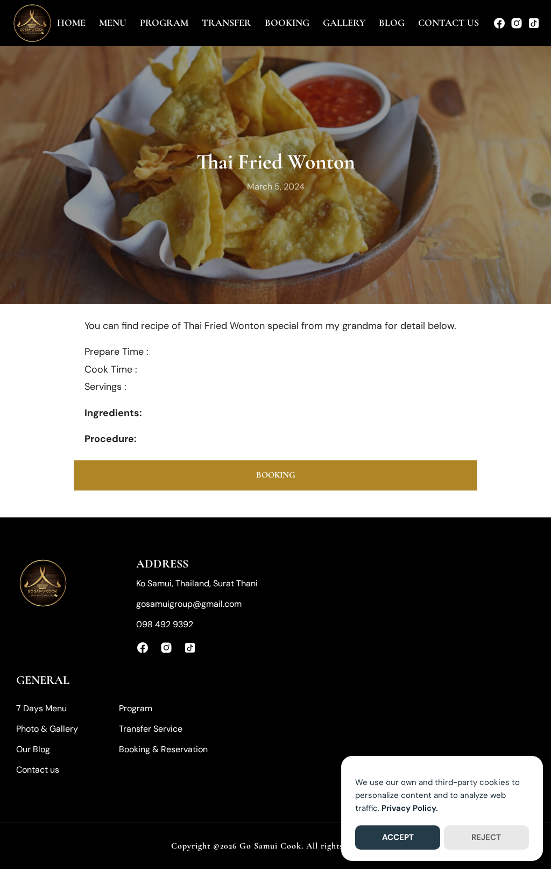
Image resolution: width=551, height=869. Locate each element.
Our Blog (33, 749)
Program (164, 23)
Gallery (344, 23)
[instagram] (516, 23)
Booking (287, 23)
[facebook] (499, 23)
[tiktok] (533, 23)
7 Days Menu (41, 708)
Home (71, 23)
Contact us (448, 23)
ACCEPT (398, 837)
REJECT (486, 837)
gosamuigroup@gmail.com (189, 603)
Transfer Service (150, 728)
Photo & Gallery (47, 728)
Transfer (226, 23)
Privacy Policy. (410, 808)
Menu (112, 23)
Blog (392, 23)
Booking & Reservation (163, 749)
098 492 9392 (164, 624)
